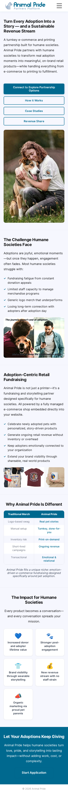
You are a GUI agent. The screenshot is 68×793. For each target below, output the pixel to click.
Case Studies (34, 111)
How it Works (34, 100)
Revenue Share (34, 121)
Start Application (34, 772)
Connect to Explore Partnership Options (34, 89)
